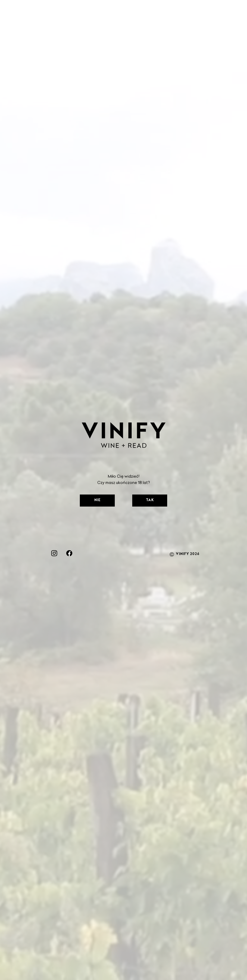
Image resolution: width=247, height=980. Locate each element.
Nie (97, 500)
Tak (150, 500)
